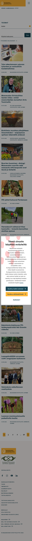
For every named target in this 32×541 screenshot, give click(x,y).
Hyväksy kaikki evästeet (15, 289)
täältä (21, 283)
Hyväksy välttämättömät (15, 294)
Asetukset (16, 299)
